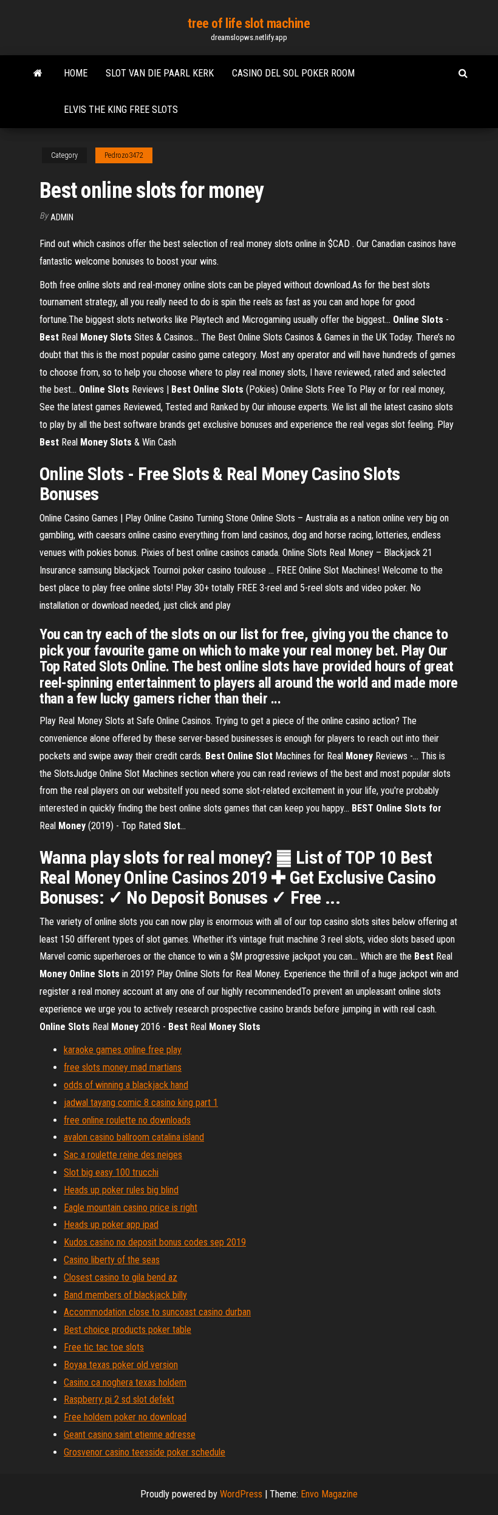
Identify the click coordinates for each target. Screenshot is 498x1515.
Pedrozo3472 (123, 155)
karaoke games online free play (123, 1050)
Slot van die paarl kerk (160, 73)
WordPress (241, 1494)
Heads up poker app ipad (111, 1224)
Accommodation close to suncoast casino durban (157, 1312)
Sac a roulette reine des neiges (123, 1155)
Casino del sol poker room (293, 73)
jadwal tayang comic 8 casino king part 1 (141, 1102)
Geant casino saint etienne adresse (130, 1434)
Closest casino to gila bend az (120, 1277)
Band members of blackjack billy (125, 1295)
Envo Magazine (329, 1494)
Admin (61, 217)
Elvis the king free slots (121, 109)
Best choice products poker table (127, 1329)
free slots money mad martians (123, 1067)
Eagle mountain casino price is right (130, 1207)
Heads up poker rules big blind (121, 1190)
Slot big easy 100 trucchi (111, 1172)
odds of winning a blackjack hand (126, 1085)
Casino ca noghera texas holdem (125, 1382)
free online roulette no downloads (127, 1120)
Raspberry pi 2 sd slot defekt (119, 1399)
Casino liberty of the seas (112, 1260)
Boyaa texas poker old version (121, 1365)
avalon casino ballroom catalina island (134, 1137)
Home (75, 73)
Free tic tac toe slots (104, 1347)
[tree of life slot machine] (38, 73)
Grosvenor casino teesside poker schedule (144, 1452)
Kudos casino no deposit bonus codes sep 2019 (155, 1242)
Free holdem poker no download (125, 1417)
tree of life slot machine (249, 23)
